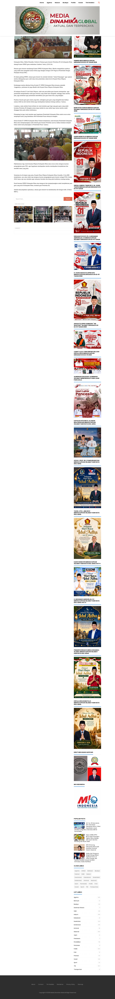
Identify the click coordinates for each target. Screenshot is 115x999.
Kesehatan (96, 877)
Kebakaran (87, 877)
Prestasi (76, 956)
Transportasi (94, 887)
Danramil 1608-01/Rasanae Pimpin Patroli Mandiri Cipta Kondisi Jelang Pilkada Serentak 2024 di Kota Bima (43, 217)
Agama (77, 871)
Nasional (93, 880)
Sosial (77, 887)
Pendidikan (77, 942)
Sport (82, 887)
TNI (87, 887)
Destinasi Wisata (79, 908)
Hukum (89, 874)
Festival (77, 874)
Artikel (84, 871)
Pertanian (77, 945)
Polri (96, 884)
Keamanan (78, 877)
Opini (76, 884)
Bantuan (90, 871)
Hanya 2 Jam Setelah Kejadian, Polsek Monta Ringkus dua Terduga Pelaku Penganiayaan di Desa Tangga (61, 217)
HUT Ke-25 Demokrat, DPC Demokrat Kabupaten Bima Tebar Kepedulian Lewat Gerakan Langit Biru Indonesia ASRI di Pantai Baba (87, 827)
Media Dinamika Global (57, 992)
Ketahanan (78, 880)
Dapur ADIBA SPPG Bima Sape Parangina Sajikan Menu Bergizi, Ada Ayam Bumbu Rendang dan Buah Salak (86, 838)
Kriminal (86, 880)
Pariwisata (83, 884)
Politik (91, 884)
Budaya (97, 871)
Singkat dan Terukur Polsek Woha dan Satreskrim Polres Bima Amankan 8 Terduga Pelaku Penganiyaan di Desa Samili (23, 216)
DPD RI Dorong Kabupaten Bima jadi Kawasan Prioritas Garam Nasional (92, 847)
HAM (83, 874)
